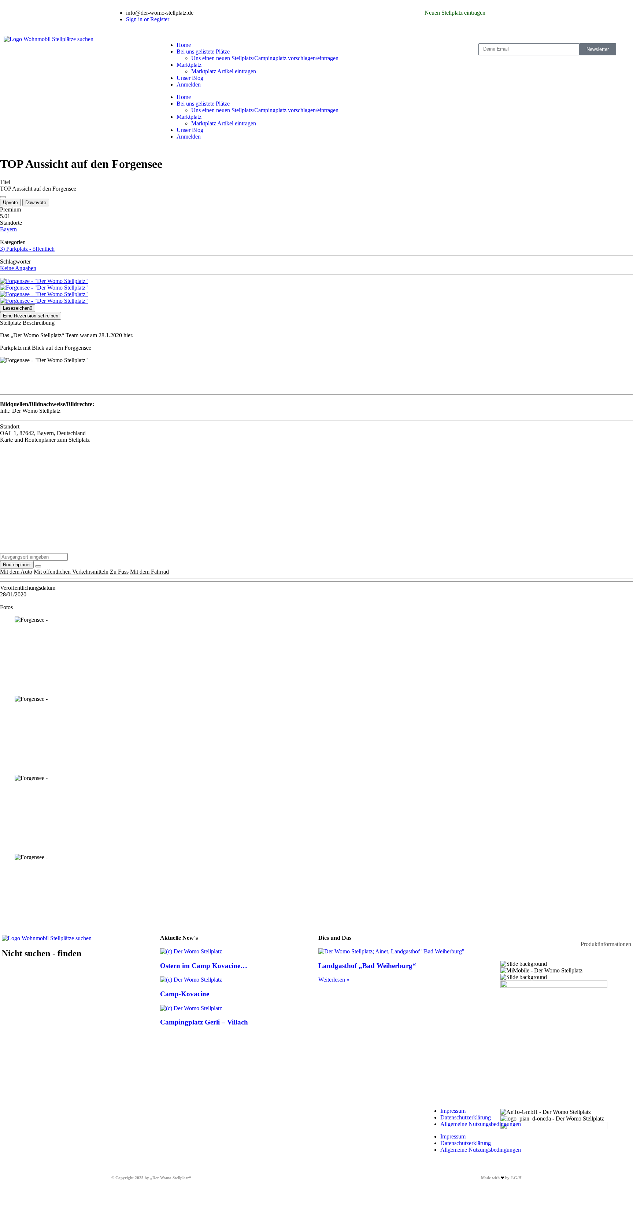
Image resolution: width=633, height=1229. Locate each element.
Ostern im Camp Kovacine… (203, 965)
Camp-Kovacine (184, 994)
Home (184, 45)
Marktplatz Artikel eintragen (223, 71)
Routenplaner (17, 564)
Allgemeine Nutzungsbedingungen (480, 1124)
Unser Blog (190, 78)
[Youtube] (369, 13)
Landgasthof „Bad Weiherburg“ (367, 965)
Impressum (453, 1111)
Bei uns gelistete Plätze (203, 51)
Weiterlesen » (333, 979)
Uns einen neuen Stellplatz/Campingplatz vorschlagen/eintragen (264, 58)
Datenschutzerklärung (465, 1117)
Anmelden (189, 84)
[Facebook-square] (329, 13)
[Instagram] (349, 13)
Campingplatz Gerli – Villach (204, 1022)
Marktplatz (189, 65)
